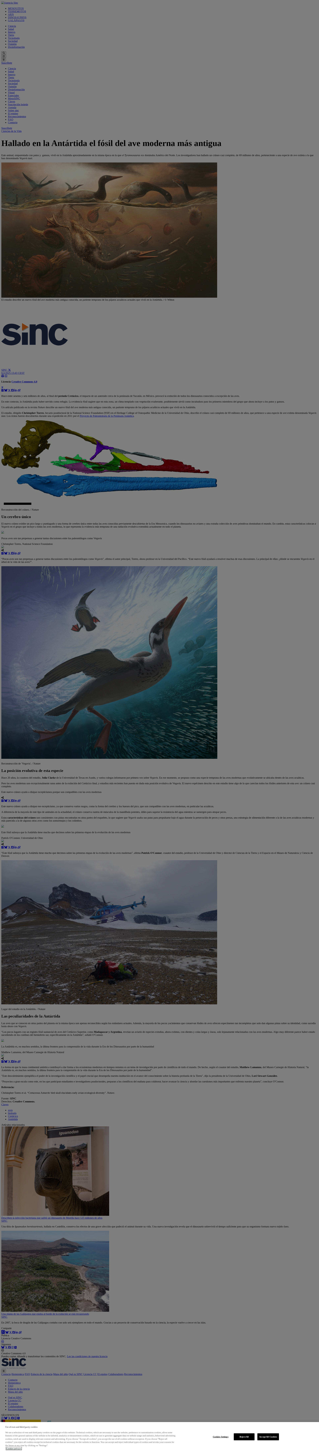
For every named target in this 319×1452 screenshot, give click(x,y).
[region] (159, 1437)
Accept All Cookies (268, 1437)
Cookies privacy (13, 1448)
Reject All (244, 1437)
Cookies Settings (220, 1437)
